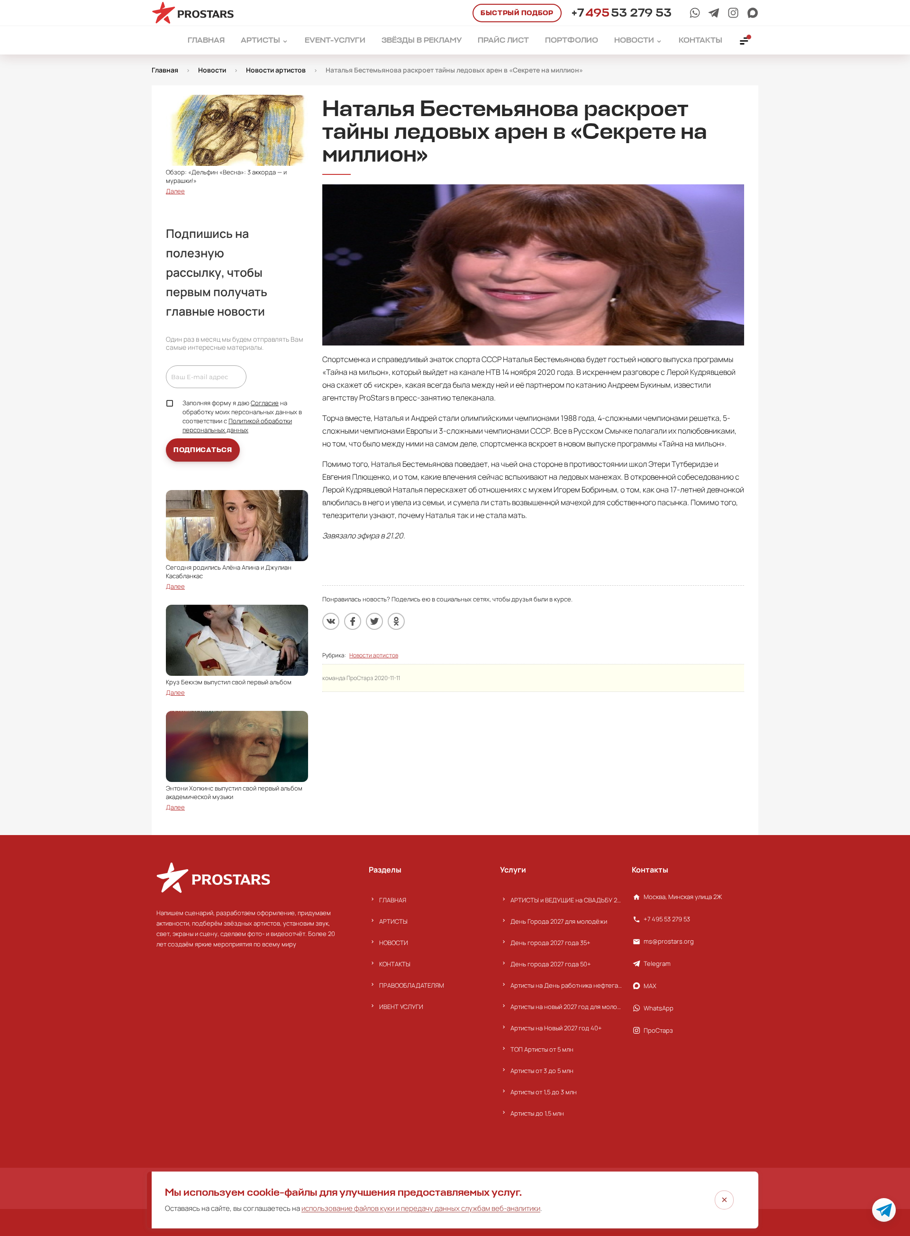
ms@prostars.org (669, 941)
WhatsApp (658, 1008)
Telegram (657, 963)
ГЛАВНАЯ (392, 900)
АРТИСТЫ (393, 921)
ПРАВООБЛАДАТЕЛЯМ (411, 985)
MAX (650, 986)
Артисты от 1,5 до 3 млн (543, 1092)
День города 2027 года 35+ (550, 942)
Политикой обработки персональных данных (237, 425)
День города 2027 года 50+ (550, 964)
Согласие (265, 403)
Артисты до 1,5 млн (537, 1113)
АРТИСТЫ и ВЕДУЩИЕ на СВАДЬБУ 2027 (566, 900)
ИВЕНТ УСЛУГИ (401, 1006)
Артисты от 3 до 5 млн (541, 1070)
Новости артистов (373, 655)
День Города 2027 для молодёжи (558, 921)
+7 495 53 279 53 (667, 919)
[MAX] (752, 12)
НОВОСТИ (393, 942)
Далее (175, 191)
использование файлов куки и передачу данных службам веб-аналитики (420, 1208)
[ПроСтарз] (733, 12)
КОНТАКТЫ (394, 964)
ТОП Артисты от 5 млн (541, 1049)
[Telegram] (713, 12)
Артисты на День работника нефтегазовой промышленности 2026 (566, 985)
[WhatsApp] (695, 12)
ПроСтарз (658, 1030)
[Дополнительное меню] (744, 40)
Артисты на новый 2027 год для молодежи (566, 1006)
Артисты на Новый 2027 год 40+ (556, 1028)
